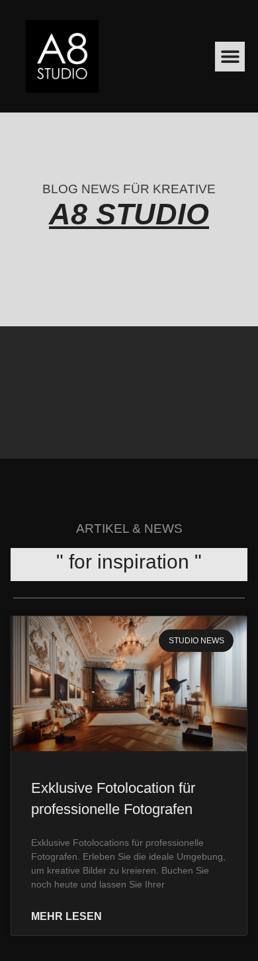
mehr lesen (66, 916)
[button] (230, 56)
